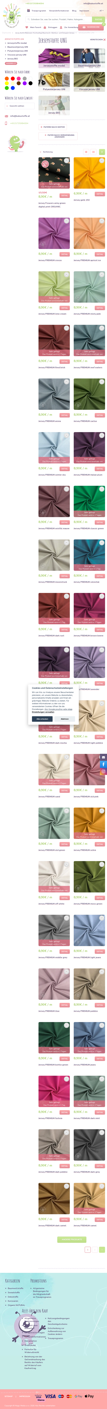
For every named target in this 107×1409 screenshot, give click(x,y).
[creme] (13, 83)
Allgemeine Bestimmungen (32, 1320)
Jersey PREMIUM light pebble (88, 743)
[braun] (19, 83)
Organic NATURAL (16, 1305)
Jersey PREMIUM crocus (50, 260)
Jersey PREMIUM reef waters (88, 367)
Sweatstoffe (14, 1292)
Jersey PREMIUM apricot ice (87, 260)
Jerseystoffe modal (17, 43)
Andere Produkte (72, 1239)
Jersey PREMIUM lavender (86, 689)
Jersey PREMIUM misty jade (87, 313)
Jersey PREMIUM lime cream (52, 313)
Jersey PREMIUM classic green (89, 528)
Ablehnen (65, 719)
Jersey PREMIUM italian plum (88, 474)
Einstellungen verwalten (43, 712)
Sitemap (9, 1396)
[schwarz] (30, 83)
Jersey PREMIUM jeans (85, 1064)
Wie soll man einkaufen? (31, 1327)
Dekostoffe (13, 1297)
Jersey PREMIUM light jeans (87, 957)
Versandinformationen (59, 11)
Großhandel (30, 1345)
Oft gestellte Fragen (35, 1332)
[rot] (13, 79)
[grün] (7, 88)
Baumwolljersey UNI (17, 47)
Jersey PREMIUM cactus (85, 421)
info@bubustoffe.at (93, 3)
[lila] (25, 83)
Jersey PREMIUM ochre (85, 850)
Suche (98, 19)
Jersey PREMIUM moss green (88, 903)
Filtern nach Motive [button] (54, 127)
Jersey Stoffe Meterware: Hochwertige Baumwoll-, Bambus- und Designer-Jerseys (45, 33)
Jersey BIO (12, 58)
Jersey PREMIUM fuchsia (50, 1118)
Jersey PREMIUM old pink (86, 796)
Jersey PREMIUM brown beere (88, 635)
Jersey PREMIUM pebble (86, 1011)
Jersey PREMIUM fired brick (51, 367)
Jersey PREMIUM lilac (49, 1011)
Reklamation (31, 1341)
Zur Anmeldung (71, 27)
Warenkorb (93, 27)
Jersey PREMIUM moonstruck (52, 582)
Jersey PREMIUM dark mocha (52, 743)
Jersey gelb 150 (82, 200)
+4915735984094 (34, 3)
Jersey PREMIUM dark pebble (52, 1171)
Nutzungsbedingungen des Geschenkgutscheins (58, 1321)
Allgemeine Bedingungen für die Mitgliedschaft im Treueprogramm (42, 1292)
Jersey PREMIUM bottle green (53, 1064)
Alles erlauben (42, 719)
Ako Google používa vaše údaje (58, 709)
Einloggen (52, 27)
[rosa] (19, 79)
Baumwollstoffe (15, 1288)
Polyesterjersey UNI (17, 50)
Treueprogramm (39, 11)
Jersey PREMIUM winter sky (52, 474)
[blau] (13, 88)
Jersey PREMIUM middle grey (52, 957)
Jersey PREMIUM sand (49, 796)
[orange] (7, 79)
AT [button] (101, 11)
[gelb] (7, 83)
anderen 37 (11, 63)
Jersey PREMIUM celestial (86, 582)
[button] (19, 106)
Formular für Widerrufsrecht (32, 1351)
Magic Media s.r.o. (22, 1405)
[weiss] (30, 79)
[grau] (25, 79)
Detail (64, 195)
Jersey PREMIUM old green (51, 850)
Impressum (84, 11)
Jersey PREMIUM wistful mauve (53, 528)
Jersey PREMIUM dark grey (87, 1171)
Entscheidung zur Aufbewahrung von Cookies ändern (57, 1331)
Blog (74, 11)
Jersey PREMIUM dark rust (51, 635)
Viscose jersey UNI (16, 54)
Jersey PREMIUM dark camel (52, 1225)
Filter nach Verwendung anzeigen (61, 136)
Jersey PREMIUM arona (49, 421)
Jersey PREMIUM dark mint (87, 1118)
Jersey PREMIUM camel (85, 1225)
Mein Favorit (35, 27)
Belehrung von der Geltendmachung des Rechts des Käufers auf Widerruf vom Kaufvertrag (35, 1362)
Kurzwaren (13, 1301)
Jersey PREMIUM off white (51, 903)
